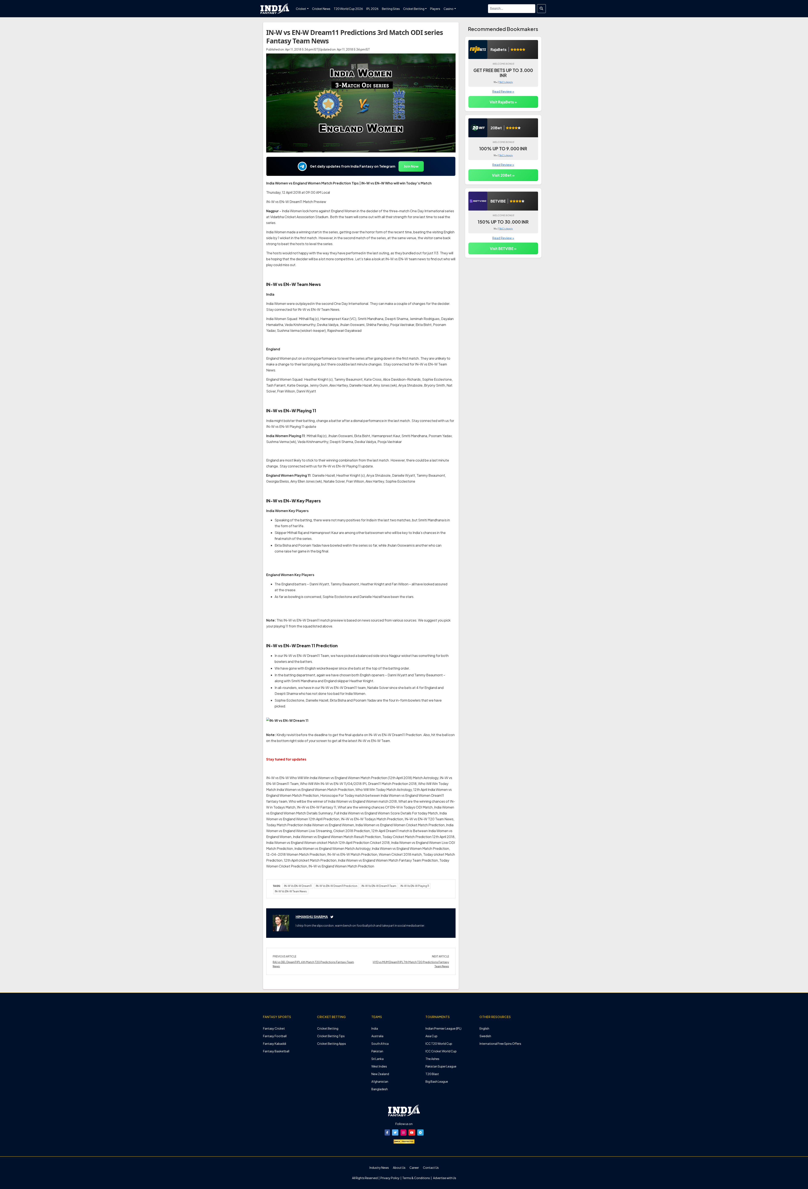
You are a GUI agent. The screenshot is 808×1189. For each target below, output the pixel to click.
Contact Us (431, 1167)
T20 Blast (432, 1074)
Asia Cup (431, 1036)
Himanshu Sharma (312, 916)
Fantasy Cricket (274, 1028)
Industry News (379, 1167)
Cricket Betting (327, 1028)
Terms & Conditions (416, 1178)
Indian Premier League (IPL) (443, 1028)
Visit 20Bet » (503, 175)
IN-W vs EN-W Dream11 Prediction (336, 885)
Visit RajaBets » (503, 102)
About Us (399, 1167)
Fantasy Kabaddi (274, 1043)
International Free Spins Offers (500, 1043)
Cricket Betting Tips (331, 1036)
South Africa (380, 1043)
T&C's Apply (506, 82)
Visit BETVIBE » (503, 248)
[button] (387, 1132)
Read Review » (503, 91)
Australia (377, 1036)
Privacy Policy (390, 1178)
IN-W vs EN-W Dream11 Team (378, 885)
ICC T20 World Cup (438, 1043)
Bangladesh (379, 1089)
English (484, 1028)
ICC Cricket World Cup (441, 1051)
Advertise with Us (444, 1178)
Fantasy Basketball (276, 1051)
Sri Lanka (377, 1059)
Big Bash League (436, 1081)
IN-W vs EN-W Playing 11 (414, 885)
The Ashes (432, 1059)
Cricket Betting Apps (331, 1043)
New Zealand (380, 1074)
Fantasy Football (275, 1036)
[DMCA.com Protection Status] (404, 1141)
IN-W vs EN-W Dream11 (298, 885)
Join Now (411, 166)
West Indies (379, 1066)
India (374, 1028)
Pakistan (377, 1051)
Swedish (485, 1036)
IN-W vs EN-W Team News (291, 891)
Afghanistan (379, 1081)
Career (414, 1167)
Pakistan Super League (440, 1066)
